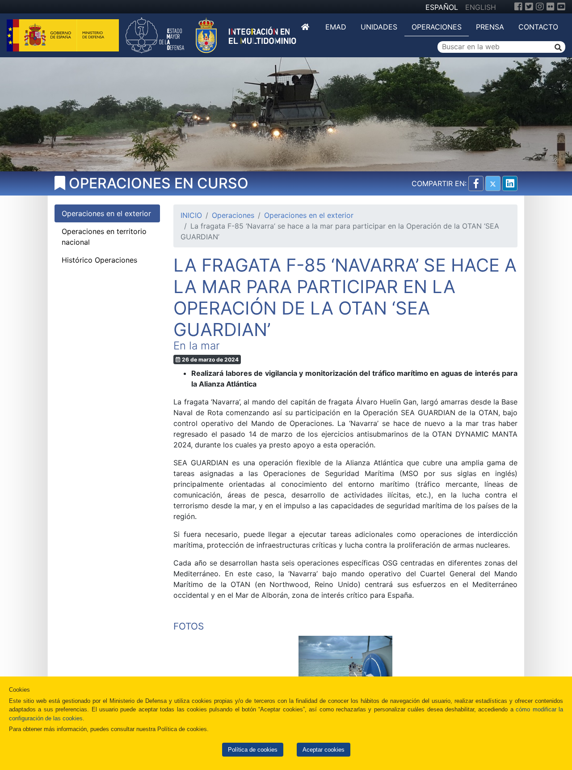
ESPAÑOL (441, 7)
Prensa (490, 26)
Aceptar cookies (324, 749)
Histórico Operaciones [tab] (99, 259)
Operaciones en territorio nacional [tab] (104, 237)
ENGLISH (480, 7)
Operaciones (437, 26)
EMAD (335, 26)
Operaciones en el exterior (308, 215)
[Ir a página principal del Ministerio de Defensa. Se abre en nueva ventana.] (64, 34)
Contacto (538, 26)
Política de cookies (253, 749)
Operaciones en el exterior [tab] (106, 213)
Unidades (379, 26)
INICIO (191, 215)
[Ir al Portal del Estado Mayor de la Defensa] (211, 34)
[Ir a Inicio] (306, 27)
